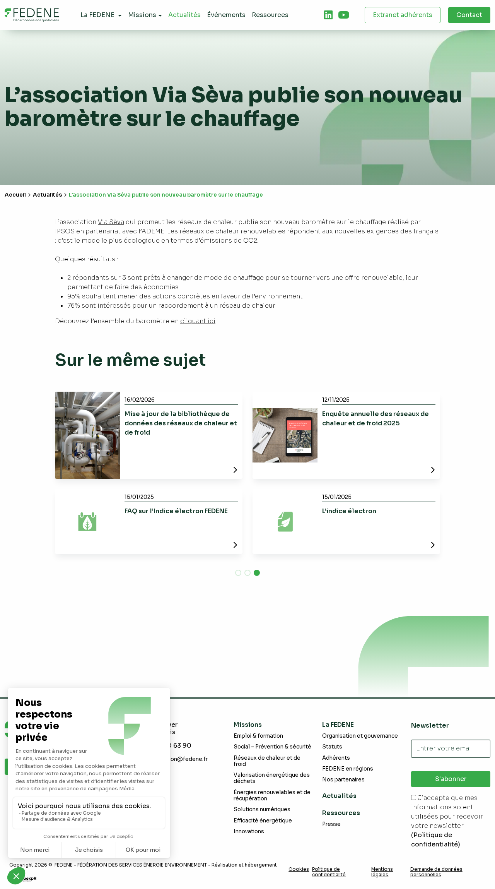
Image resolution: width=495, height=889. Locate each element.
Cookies (298, 869)
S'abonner (450, 779)
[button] (238, 573)
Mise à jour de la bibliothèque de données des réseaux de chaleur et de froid (181, 423)
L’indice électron (349, 511)
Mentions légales (382, 872)
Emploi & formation (258, 736)
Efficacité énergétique (263, 820)
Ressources (341, 813)
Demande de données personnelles (436, 872)
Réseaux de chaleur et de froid (267, 761)
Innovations (249, 831)
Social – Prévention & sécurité (272, 746)
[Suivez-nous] (328, 15)
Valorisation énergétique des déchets (272, 778)
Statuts (332, 746)
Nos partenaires (343, 779)
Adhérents (336, 758)
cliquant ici (197, 321)
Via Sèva (111, 222)
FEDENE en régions (347, 769)
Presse (331, 824)
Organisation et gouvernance (360, 736)
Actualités (47, 195)
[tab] (328, 15)
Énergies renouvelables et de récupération (272, 795)
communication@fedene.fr (173, 759)
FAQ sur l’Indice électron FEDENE (176, 511)
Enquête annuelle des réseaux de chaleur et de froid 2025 (375, 418)
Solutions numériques (262, 809)
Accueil (15, 195)
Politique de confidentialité (329, 872)
